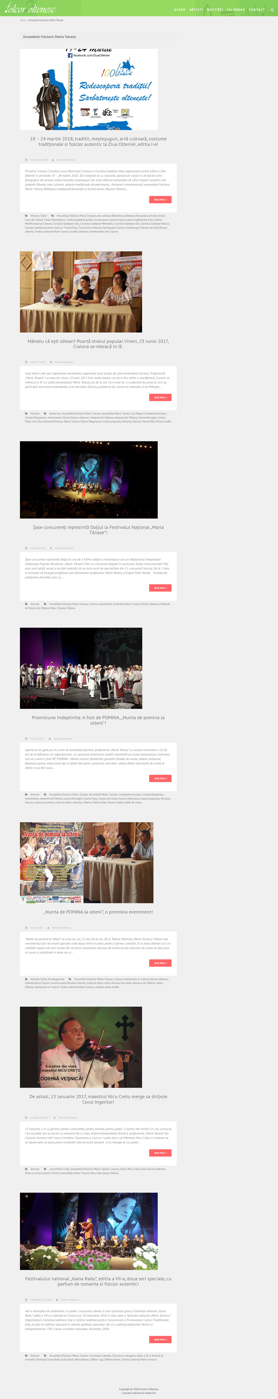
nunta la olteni (63, 802)
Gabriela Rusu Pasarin (37, 983)
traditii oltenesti (80, 231)
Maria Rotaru (82, 1359)
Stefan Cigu (96, 1359)
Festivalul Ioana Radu (48, 1359)
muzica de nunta (108, 798)
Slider (43, 215)
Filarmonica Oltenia (90, 227)
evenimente (54, 417)
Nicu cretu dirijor (100, 1173)
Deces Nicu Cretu (130, 1169)
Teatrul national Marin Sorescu (52, 231)
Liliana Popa (90, 798)
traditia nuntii (103, 987)
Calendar (236, 10)
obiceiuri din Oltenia (143, 983)
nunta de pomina (44, 802)
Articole (35, 215)
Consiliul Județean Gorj (66, 223)
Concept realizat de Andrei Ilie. (139, 1393)
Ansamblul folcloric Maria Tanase (76, 215)
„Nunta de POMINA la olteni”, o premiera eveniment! (98, 912)
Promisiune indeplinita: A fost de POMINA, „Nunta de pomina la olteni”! (98, 720)
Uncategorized (56, 979)
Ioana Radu (66, 1173)
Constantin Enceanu (154, 413)
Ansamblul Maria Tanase (116, 413)
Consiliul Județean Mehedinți (96, 223)
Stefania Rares (112, 1359)
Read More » (160, 199)
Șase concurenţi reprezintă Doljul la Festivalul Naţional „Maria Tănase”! (98, 530)
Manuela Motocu (53, 421)
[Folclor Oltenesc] (30, 8)
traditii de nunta (133, 802)
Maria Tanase (72, 421)
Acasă (179, 10)
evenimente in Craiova (136, 979)
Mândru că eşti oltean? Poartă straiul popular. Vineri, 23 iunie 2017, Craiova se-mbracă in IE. (98, 344)
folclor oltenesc (80, 417)
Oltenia (71, 608)
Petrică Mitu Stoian (152, 421)
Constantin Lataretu (100, 1355)
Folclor (66, 417)
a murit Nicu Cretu (59, 1169)
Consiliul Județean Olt (126, 223)
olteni (159, 983)
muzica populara (112, 421)
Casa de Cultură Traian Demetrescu (45, 220)
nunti (107, 983)
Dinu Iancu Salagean (124, 1355)
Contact (257, 10)
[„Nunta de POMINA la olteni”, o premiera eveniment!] (86, 862)
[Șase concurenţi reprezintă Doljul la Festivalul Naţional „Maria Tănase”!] (89, 479)
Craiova (93, 604)
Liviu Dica (37, 421)
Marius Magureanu (91, 421)
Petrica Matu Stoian (104, 802)
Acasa (23, 20)
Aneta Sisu (55, 413)
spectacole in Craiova (46, 987)
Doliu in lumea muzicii (37, 1173)
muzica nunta (58, 983)
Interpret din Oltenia (101, 417)
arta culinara (103, 215)
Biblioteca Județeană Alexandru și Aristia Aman (138, 215)
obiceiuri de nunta (121, 983)
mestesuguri (133, 227)
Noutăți (215, 10)
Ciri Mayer (136, 413)
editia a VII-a (144, 1355)
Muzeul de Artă (149, 227)
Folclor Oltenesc (66, 159)
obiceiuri (77, 802)
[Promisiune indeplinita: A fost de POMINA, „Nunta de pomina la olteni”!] (81, 668)
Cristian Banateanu (36, 417)
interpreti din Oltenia (125, 417)
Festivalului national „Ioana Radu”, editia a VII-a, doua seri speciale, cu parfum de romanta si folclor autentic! (98, 1281)
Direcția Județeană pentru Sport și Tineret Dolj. (51, 227)
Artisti (196, 10)
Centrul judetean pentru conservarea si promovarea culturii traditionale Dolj (109, 220)
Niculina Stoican (132, 421)
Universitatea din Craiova (104, 231)
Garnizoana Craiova (113, 227)
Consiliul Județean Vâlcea (154, 223)
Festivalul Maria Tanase (126, 604)
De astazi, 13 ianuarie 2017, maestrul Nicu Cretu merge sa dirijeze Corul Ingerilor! (98, 1099)
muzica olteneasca (129, 798)
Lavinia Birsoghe (147, 417)
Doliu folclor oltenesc (153, 1169)
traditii (167, 421)
